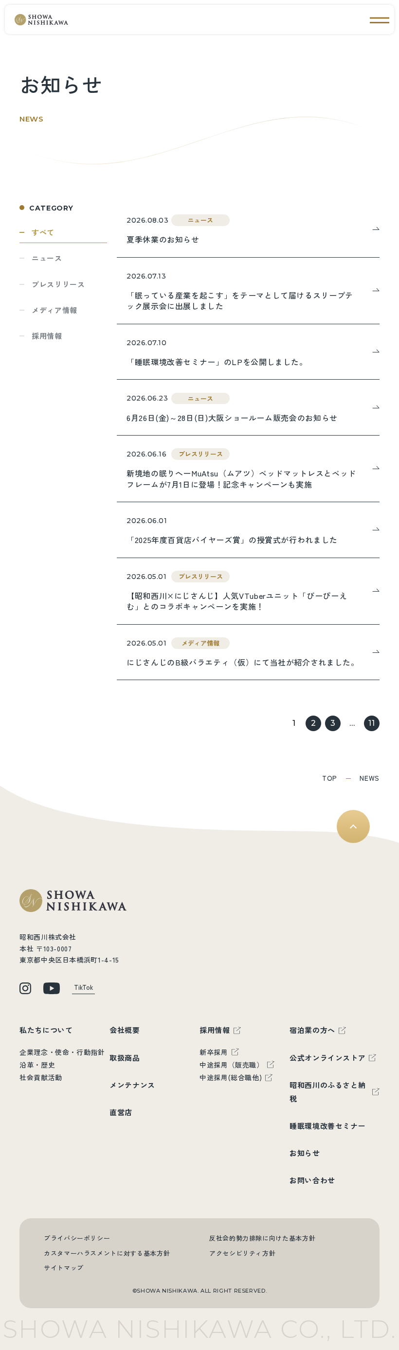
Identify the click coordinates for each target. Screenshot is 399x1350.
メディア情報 (54, 310)
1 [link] (294, 723)
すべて (43, 232)
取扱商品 (124, 1057)
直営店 (120, 1112)
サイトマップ (64, 1267)
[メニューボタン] (379, 19)
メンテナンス (132, 1085)
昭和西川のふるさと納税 (327, 1092)
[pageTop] (353, 826)
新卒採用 (214, 1052)
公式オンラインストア (327, 1057)
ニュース (47, 258)
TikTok (83, 987)
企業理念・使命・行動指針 (62, 1052)
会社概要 (124, 1030)
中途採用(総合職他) (231, 1077)
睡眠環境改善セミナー (327, 1126)
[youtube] (51, 988)
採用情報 (47, 336)
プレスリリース (58, 284)
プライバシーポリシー (77, 1238)
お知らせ (305, 1153)
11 (371, 723)
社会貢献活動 (40, 1077)
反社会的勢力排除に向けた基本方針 (262, 1238)
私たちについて (46, 1030)
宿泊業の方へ (312, 1030)
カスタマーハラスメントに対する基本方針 (107, 1253)
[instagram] (25, 988)
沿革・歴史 (37, 1064)
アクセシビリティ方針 (242, 1253)
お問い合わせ (312, 1180)
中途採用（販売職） (232, 1064)
